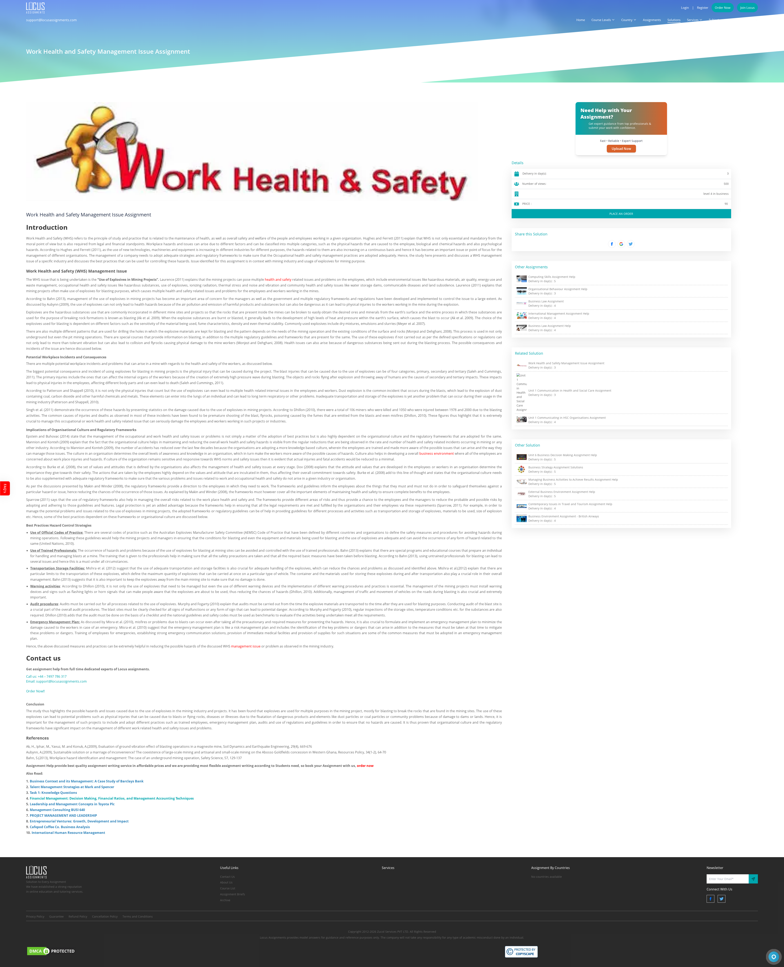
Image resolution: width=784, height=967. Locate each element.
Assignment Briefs (232, 894)
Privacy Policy (35, 916)
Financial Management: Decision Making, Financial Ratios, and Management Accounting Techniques (111, 798)
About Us (226, 882)
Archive (225, 900)
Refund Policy (78, 916)
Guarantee (56, 916)
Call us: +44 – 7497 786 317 (46, 676)
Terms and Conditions (137, 916)
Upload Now (621, 148)
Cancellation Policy (105, 916)
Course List (227, 888)
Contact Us (227, 877)
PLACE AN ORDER (621, 214)
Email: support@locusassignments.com (56, 681)
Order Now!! (35, 691)
